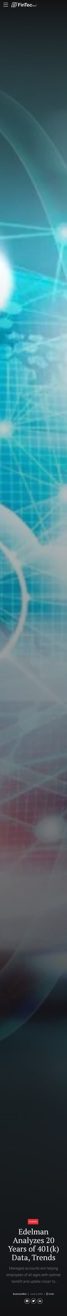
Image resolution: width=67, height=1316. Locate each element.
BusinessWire (19, 1294)
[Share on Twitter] (33, 1301)
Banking (33, 1221)
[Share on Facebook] (27, 1301)
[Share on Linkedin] (40, 1301)
